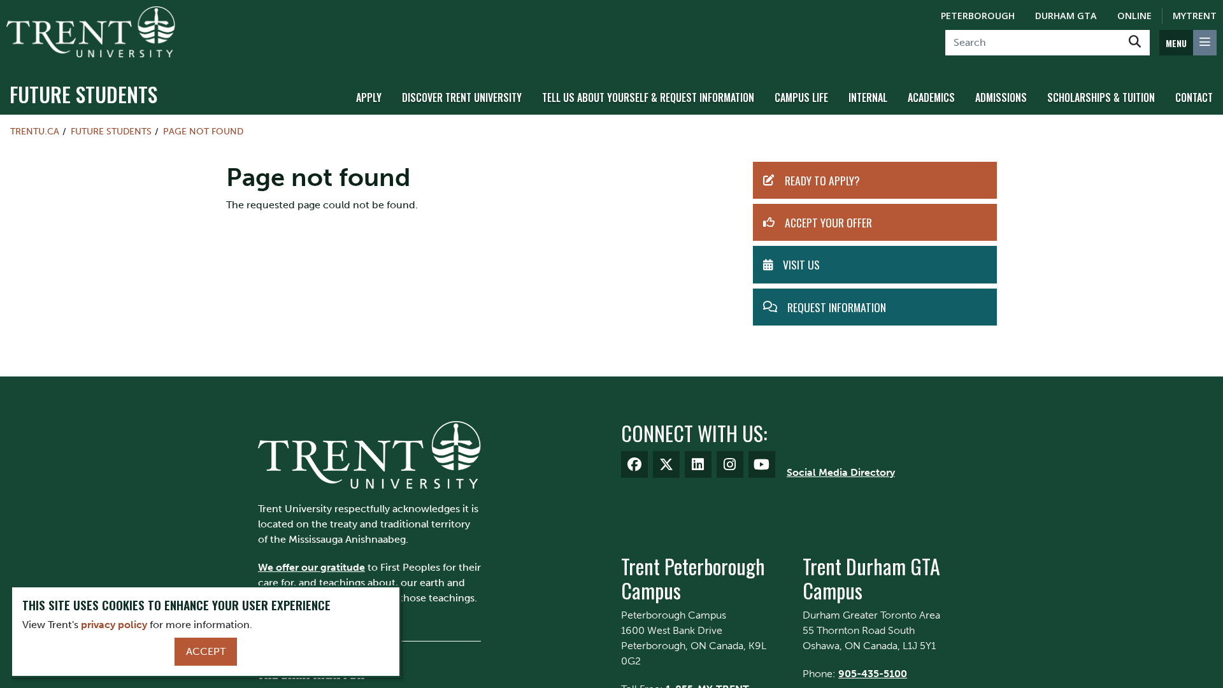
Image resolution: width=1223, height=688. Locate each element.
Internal (867, 97)
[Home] (90, 31)
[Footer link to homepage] (369, 454)
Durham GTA (1066, 16)
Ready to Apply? (822, 180)
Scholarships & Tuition (1101, 97)
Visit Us (801, 264)
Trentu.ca (34, 131)
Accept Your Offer (828, 222)
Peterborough (978, 16)
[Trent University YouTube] (761, 464)
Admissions (1001, 97)
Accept (205, 651)
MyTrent (1195, 16)
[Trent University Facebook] (634, 464)
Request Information (836, 307)
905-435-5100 (872, 674)
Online (1134, 16)
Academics (931, 97)
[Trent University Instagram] (730, 464)
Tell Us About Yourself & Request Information (648, 97)
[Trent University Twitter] (666, 464)
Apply (369, 97)
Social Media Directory (841, 472)
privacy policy (114, 625)
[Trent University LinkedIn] (698, 464)
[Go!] (1135, 42)
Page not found (203, 131)
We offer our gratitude (311, 567)
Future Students (83, 94)
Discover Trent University (462, 97)
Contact (1194, 97)
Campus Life (801, 97)
